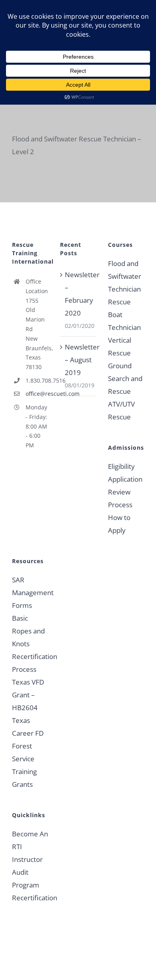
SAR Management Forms (30, 592)
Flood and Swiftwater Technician (124, 276)
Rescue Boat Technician (124, 314)
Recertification (30, 897)
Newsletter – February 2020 (78, 294)
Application (125, 479)
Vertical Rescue (119, 346)
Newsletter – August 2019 (78, 359)
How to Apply (119, 524)
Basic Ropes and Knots (28, 631)
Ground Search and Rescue (125, 378)
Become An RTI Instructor (30, 846)
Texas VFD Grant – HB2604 (28, 694)
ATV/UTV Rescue (121, 410)
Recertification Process (30, 663)
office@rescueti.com (37, 393)
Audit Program (25, 878)
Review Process (120, 498)
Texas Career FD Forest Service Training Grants (28, 752)
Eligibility (121, 466)
